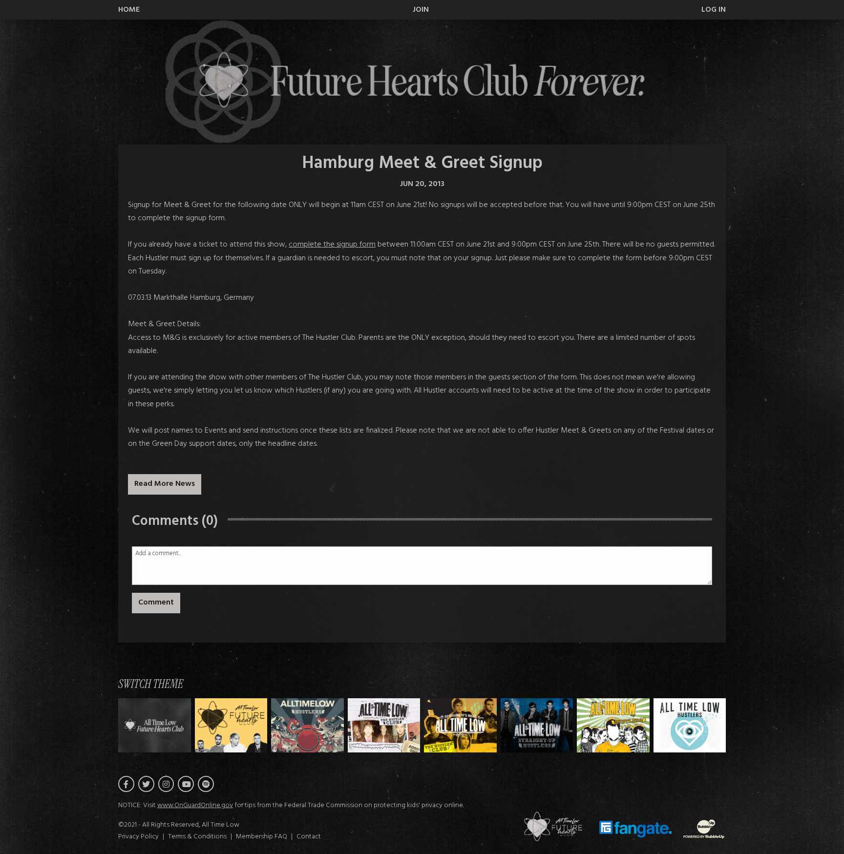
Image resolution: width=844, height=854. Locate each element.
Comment (156, 602)
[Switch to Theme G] (690, 725)
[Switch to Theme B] (307, 725)
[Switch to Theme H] (154, 725)
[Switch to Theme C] (384, 725)
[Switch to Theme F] (613, 725)
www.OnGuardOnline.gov (195, 805)
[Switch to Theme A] (231, 725)
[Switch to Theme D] (460, 725)
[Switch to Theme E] (537, 725)
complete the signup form (332, 244)
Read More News (164, 484)
